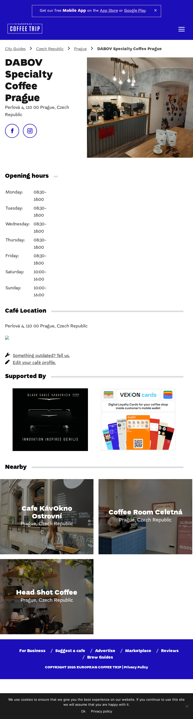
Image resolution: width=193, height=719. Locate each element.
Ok (83, 711)
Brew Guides (100, 658)
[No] (186, 706)
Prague (80, 49)
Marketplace (138, 651)
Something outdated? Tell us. (41, 356)
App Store (109, 11)
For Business (32, 651)
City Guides (15, 49)
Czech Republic (50, 49)
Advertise (105, 651)
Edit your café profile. (34, 363)
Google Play (135, 11)
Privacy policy (101, 711)
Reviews (170, 651)
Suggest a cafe (70, 651)
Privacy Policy (136, 667)
